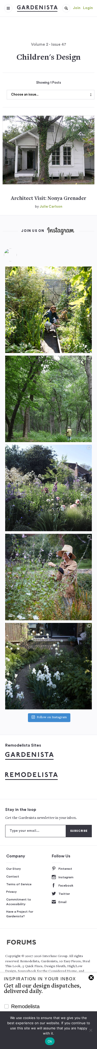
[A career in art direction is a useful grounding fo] (48, 666)
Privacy (11, 891)
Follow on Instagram (52, 717)
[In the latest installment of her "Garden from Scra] (48, 488)
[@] (18, 254)
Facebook (65, 885)
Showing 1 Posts (48, 82)
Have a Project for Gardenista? (19, 914)
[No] (90, 1030)
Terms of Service (19, 884)
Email (62, 902)
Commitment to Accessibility (18, 902)
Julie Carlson (51, 206)
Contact (12, 876)
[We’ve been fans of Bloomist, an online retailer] (48, 310)
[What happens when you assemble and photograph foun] (48, 399)
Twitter (64, 893)
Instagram (65, 877)
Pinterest (65, 868)
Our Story (13, 868)
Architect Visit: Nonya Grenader (48, 198)
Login (88, 8)
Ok (50, 1041)
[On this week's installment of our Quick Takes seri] (48, 577)
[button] (66, 8)
